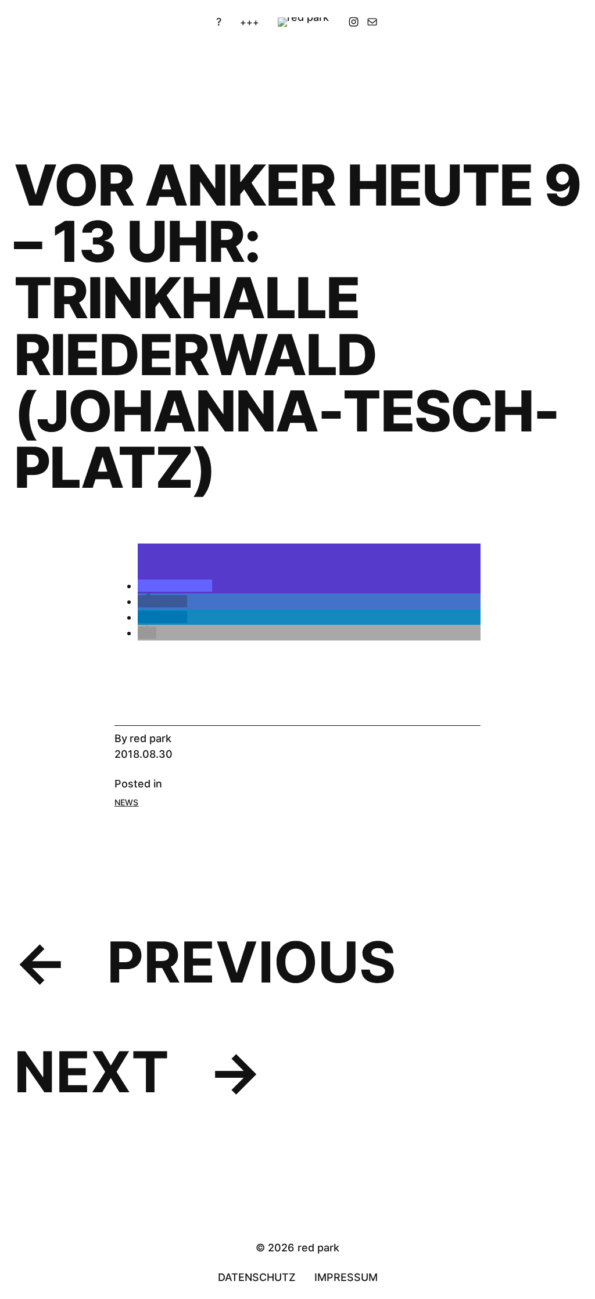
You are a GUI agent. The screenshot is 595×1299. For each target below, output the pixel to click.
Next (91, 1072)
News (126, 802)
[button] (175, 586)
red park (150, 738)
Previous (251, 962)
